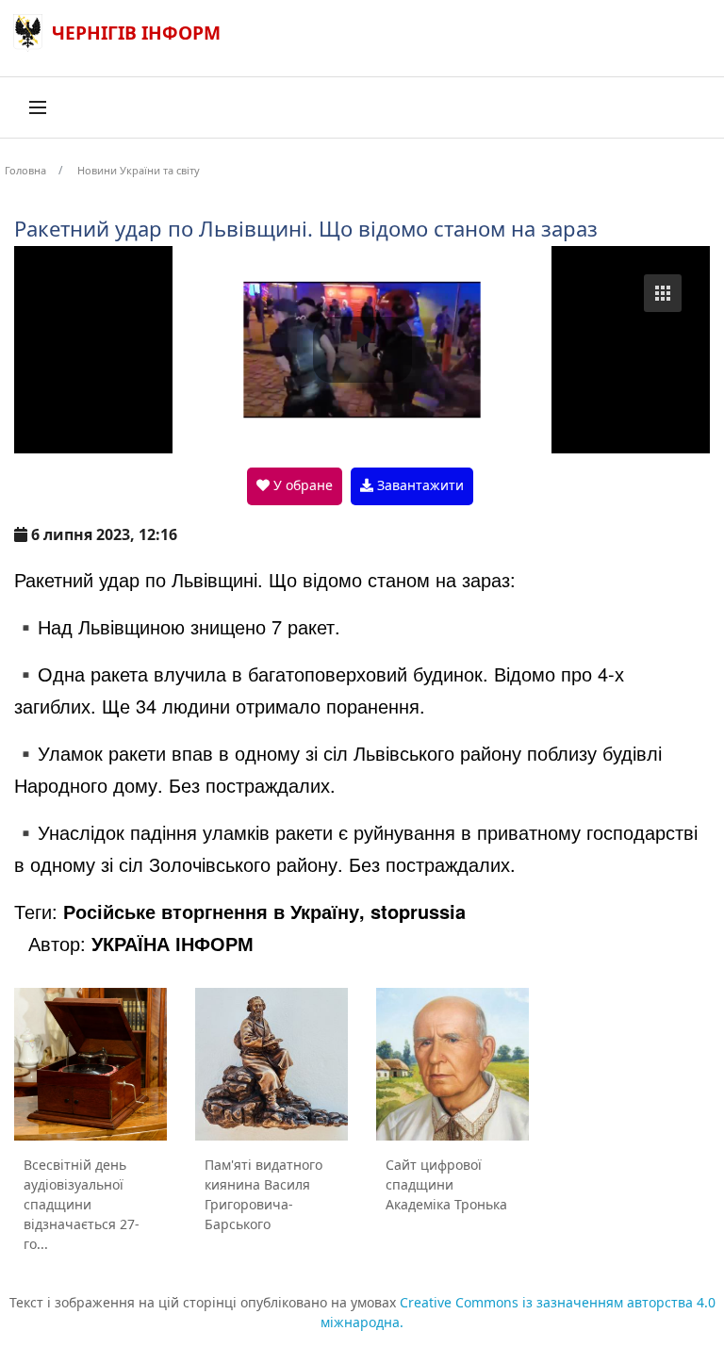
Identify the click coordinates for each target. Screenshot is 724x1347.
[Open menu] (37, 107)
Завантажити (418, 485)
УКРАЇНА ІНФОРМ (172, 943)
